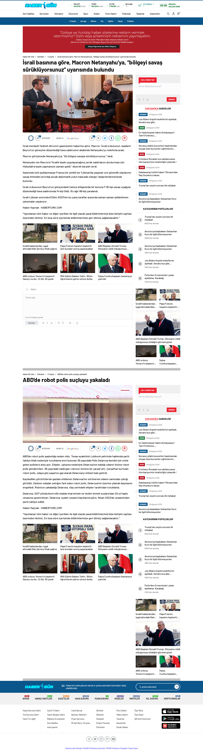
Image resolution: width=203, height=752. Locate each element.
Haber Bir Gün (28, 57)
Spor (85, 13)
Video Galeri (122, 714)
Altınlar (99, 710)
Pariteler (134, 697)
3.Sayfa (72, 21)
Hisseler (119, 697)
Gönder (31, 323)
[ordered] (59, 323)
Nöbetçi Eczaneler (56, 718)
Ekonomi (73, 13)
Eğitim (110, 21)
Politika (130, 21)
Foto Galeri (111, 13)
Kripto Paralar (172, 697)
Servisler (44, 13)
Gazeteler (155, 13)
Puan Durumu (102, 697)
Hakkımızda (70, 748)
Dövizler (100, 714)
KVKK (109, 748)
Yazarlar (140, 13)
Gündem (58, 13)
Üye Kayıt (139, 714)
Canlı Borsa (76, 710)
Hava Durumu (82, 697)
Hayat (120, 21)
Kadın (97, 13)
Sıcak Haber (122, 727)
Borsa (26, 697)
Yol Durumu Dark (31, 714)
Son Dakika (28, 13)
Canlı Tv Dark (53, 710)
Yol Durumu (152, 697)
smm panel (52, 727)
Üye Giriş (138, 710)
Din (102, 21)
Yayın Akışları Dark (56, 714)
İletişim (79, 748)
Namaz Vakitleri (43, 697)
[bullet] (63, 323)
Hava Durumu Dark (32, 710)
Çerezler (102, 748)
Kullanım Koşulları (120, 748)
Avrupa (83, 21)
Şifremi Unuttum (142, 718)
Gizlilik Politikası (90, 748)
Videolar (126, 13)
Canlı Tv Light (29, 718)
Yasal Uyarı (133, 748)
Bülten (93, 21)
